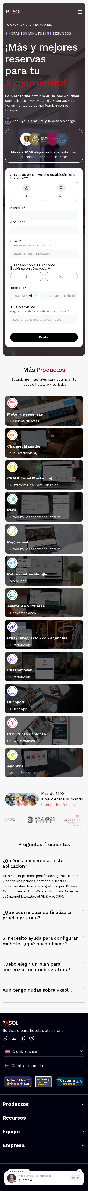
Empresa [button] (14, 1145)
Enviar (44, 337)
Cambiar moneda (27, 1065)
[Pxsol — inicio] (14, 12)
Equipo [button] (11, 1131)
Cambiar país (25, 1051)
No (61, 196)
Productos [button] (16, 1104)
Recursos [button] (14, 1117)
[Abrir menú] (80, 12)
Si (26, 196)
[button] (44, 878)
